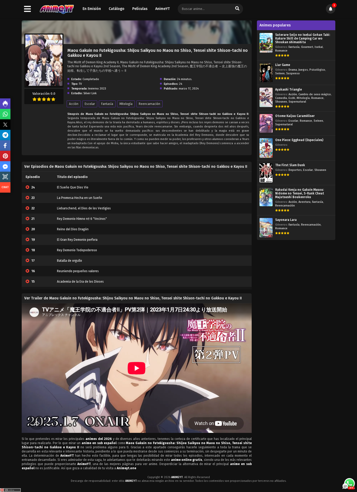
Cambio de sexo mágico (314, 94)
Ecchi (292, 98)
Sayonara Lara (286, 220)
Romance (281, 50)
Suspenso (293, 73)
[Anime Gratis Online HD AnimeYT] (56, 9)
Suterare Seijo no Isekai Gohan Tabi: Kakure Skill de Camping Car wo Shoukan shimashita (302, 38)
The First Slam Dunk (290, 165)
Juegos (303, 69)
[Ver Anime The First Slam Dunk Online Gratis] (266, 172)
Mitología (126, 104)
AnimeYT (162, 9)
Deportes (295, 170)
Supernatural (297, 101)
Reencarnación (149, 104)
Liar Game (282, 65)
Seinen (280, 73)
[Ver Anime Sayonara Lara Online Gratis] (266, 227)
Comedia (281, 98)
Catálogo (116, 9)
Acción (73, 104)
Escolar (90, 104)
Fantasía (107, 104)
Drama (293, 69)
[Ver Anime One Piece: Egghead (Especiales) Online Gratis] (266, 148)
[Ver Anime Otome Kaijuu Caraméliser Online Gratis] (266, 123)
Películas (139, 9)
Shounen (281, 101)
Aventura (304, 202)
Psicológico (317, 69)
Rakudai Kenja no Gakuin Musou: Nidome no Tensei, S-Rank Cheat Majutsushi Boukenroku (299, 193)
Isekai (319, 47)
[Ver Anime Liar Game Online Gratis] (266, 72)
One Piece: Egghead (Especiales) (299, 140)
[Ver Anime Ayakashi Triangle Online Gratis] (266, 97)
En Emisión (92, 9)
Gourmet (307, 47)
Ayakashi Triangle (288, 89)
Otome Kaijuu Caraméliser (295, 116)
